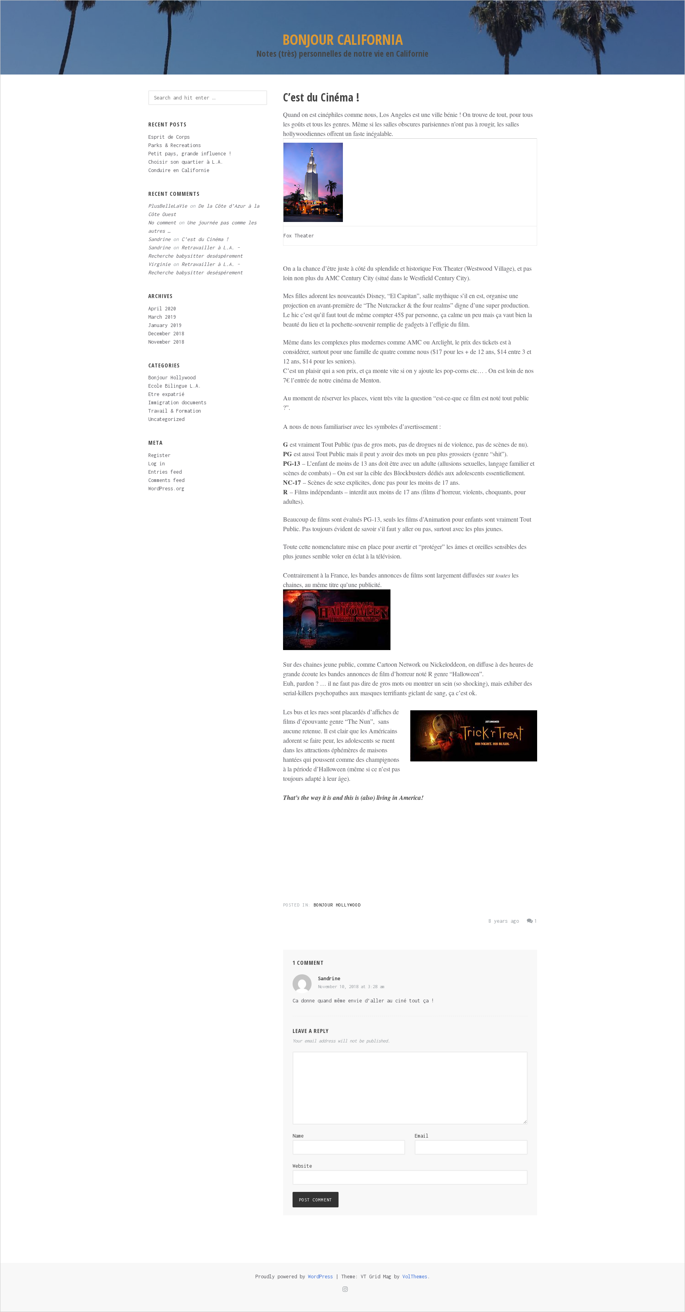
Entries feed (165, 472)
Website (302, 1166)
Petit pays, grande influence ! (190, 154)
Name (298, 1136)
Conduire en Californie (178, 170)
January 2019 (165, 325)
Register (159, 455)
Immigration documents (177, 402)
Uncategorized (166, 419)
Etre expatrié (166, 394)
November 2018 (166, 342)
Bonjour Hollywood (337, 905)
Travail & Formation (174, 411)
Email (422, 1136)
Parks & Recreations (174, 145)
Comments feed (166, 480)
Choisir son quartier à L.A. (185, 162)
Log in (156, 464)
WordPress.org (166, 489)
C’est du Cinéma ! (205, 239)
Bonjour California (343, 39)
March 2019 (162, 317)
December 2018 (166, 334)
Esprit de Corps (169, 137)
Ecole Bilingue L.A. (174, 386)
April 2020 (162, 309)
